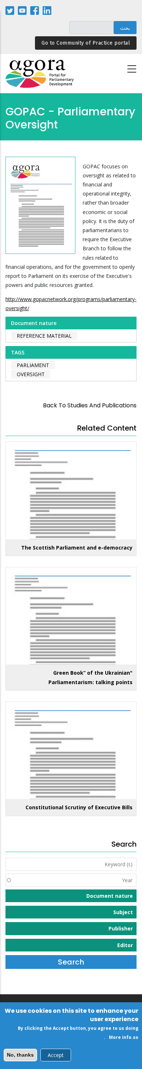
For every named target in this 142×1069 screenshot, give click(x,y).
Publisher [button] (121, 928)
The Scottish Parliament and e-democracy (77, 547)
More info (120, 1037)
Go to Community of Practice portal (86, 43)
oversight (31, 374)
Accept (56, 1055)
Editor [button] (125, 945)
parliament (33, 365)
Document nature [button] (109, 895)
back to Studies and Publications (90, 405)
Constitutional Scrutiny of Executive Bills (79, 807)
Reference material (44, 335)
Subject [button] (123, 912)
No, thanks (20, 1055)
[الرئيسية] (40, 74)
